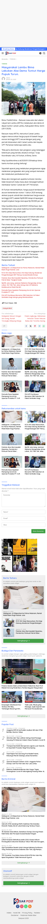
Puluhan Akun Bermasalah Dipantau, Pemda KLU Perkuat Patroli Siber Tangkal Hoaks (22, 279)
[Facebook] (17, 906)
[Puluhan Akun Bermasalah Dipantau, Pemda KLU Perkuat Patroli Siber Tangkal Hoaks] (12, 364)
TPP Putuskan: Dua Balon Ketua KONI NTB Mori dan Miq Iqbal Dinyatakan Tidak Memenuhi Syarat (22, 856)
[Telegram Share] (39, 326)
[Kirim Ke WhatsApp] (43, 326)
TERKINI (4, 64)
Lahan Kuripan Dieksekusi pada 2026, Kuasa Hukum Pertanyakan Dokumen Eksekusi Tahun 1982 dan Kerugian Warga (23, 841)
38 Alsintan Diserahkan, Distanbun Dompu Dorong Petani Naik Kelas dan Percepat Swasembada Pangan (22, 833)
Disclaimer (15, 915)
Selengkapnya (22, 641)
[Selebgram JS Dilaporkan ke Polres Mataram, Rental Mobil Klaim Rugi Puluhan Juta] (12, 341)
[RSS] (30, 906)
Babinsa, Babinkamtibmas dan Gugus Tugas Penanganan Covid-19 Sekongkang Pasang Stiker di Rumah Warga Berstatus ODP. (25, 770)
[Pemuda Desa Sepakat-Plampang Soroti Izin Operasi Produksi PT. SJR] (12, 386)
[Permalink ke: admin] (3, 79)
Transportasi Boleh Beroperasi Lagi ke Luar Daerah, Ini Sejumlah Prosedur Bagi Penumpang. (26, 747)
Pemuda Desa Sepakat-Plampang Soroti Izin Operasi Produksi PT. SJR (21, 291)
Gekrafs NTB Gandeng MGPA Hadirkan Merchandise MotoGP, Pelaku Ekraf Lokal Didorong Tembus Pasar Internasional (21, 825)
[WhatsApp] (26, 906)
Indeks (9, 913)
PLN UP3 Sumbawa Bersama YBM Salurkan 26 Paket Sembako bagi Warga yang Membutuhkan (21, 296)
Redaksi (37, 913)
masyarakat (7, 308)
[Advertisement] (23, 23)
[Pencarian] (44, 53)
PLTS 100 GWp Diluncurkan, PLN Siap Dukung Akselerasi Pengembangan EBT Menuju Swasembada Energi (22, 274)
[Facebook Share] (26, 326)
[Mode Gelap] (40, 53)
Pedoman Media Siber (29, 915)
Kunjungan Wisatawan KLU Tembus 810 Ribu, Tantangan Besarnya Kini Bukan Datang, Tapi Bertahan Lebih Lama (11, 707)
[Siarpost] (10, 53)
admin (8, 78)
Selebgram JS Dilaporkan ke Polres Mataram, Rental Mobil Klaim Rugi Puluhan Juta (23, 269)
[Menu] (3, 53)
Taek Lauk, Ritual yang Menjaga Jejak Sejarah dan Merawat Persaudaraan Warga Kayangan (35, 707)
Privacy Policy (27, 913)
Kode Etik (16, 913)
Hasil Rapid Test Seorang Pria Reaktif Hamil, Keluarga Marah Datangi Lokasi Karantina (22, 755)
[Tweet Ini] (30, 326)
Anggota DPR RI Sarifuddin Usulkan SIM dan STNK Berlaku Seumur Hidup (25, 731)
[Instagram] (22, 906)
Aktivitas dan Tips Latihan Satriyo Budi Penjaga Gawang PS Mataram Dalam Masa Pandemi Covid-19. (26, 739)
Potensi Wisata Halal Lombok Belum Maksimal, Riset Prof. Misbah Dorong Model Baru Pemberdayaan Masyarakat (22, 687)
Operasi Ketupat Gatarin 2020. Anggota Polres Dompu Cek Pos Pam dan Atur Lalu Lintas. (24, 763)
